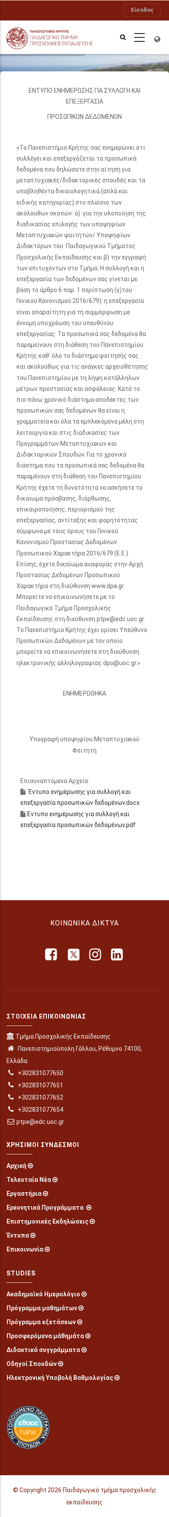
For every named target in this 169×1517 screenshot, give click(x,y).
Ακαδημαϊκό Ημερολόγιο (43, 1294)
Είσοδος (142, 10)
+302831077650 (39, 1073)
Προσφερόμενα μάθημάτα (45, 1335)
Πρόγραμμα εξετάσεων (41, 1322)
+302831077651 (39, 1085)
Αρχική (16, 1165)
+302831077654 (39, 1109)
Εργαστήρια (24, 1193)
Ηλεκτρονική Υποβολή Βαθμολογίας (59, 1377)
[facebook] (51, 955)
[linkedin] (117, 955)
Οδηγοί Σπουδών (31, 1363)
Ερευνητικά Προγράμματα (45, 1207)
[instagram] (95, 955)
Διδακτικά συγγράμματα (43, 1349)
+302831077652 (39, 1097)
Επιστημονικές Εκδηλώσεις (47, 1221)
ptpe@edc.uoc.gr (40, 1121)
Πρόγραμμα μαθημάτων (41, 1308)
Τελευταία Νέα (28, 1179)
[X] (74, 955)
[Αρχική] (56, 37)
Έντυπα (17, 1235)
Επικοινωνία (24, 1249)
